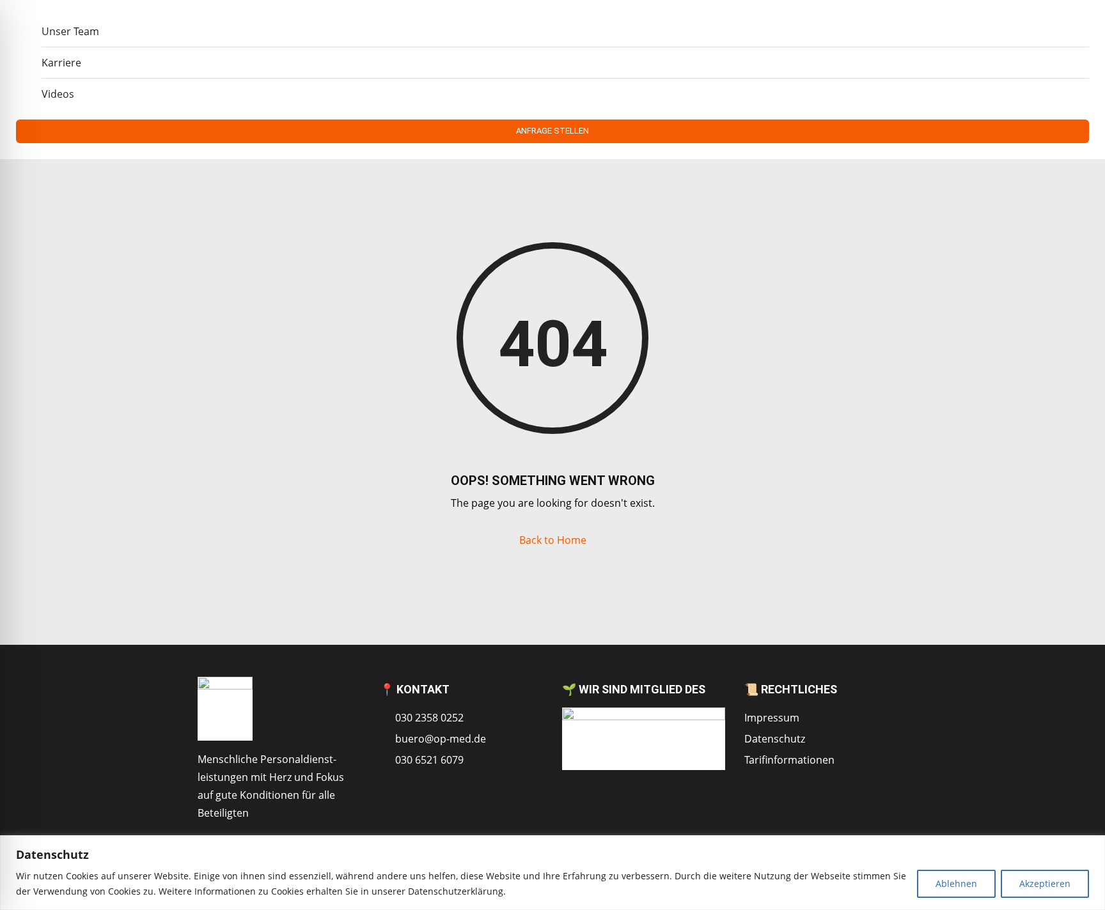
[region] (552, 872)
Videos (58, 94)
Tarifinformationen (789, 760)
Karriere (61, 63)
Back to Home (552, 540)
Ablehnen (956, 883)
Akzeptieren (1044, 883)
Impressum (771, 718)
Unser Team (70, 31)
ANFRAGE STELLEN (552, 130)
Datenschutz (774, 739)
